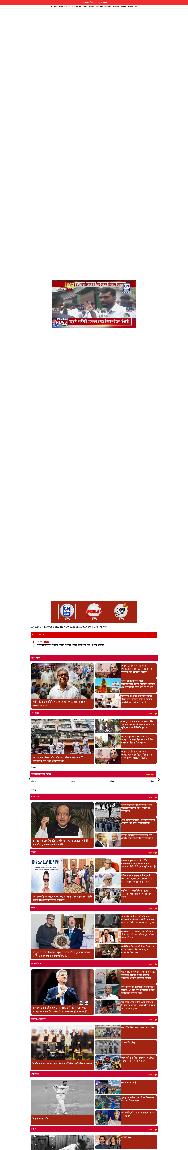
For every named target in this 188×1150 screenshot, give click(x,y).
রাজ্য (97, 6)
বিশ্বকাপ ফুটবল (58, 6)
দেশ (101, 6)
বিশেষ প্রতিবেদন (76, 6)
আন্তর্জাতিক (116, 6)
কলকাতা (91, 6)
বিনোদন (123, 6)
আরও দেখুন (153, 713)
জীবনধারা (130, 6)
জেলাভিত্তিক (107, 6)
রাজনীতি (85, 6)
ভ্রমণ (136, 6)
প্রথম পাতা (67, 6)
